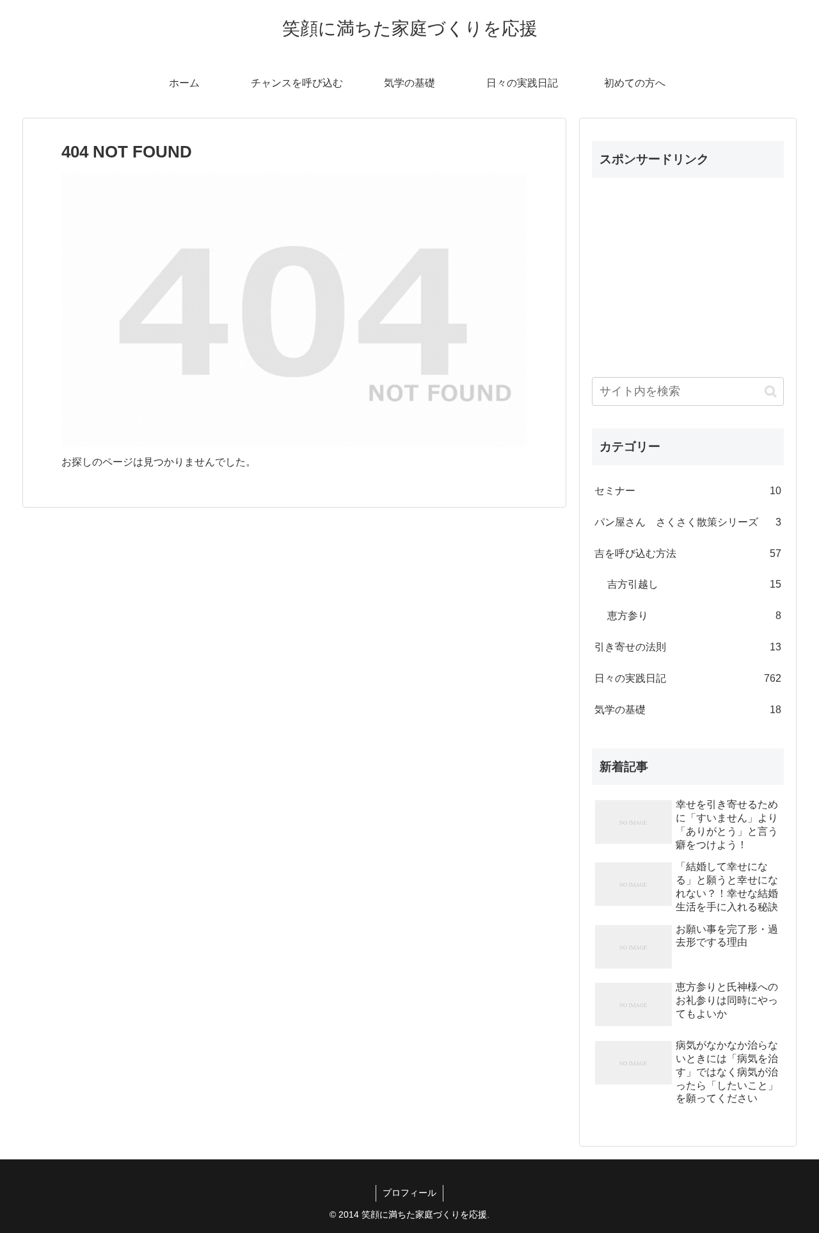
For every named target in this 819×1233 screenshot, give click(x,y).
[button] (770, 391)
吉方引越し (694, 584)
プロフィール (409, 1193)
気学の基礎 (687, 709)
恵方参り (694, 615)
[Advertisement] (688, 268)
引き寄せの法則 (687, 646)
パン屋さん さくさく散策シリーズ (687, 522)
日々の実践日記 (687, 678)
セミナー (687, 490)
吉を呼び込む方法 (687, 553)
